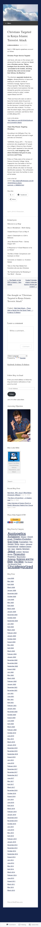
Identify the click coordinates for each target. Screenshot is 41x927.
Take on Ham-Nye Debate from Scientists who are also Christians (18, 267)
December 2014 (12, 845)
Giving (17, 544)
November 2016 (12, 790)
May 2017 (10, 781)
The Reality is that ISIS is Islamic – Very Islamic (14, 282)
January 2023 (11, 657)
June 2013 (10, 878)
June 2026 (10, 578)
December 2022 (12, 660)
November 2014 (12, 848)
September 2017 (12, 775)
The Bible (19, 561)
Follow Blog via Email (15, 375)
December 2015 (12, 818)
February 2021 (12, 705)
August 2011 (11, 881)
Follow (12, 394)
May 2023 (10, 645)
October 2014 (11, 851)
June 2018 (10, 763)
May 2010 (10, 887)
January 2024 (11, 636)
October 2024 (11, 618)
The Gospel (28, 562)
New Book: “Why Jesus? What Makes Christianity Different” (19, 494)
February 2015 (12, 839)
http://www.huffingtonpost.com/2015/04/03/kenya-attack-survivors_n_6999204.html (20, 183)
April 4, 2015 (23, 45)
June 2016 (10, 802)
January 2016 (11, 815)
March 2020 (11, 727)
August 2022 (11, 669)
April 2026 (10, 584)
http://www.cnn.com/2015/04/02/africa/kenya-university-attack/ (20, 121)
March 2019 (11, 742)
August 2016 (11, 796)
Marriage (26, 552)
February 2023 (12, 654)
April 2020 (10, 724)
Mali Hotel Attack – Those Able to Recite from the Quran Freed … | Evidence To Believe (20, 310)
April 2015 (10, 836)
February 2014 (12, 875)
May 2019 (10, 739)
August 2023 (11, 642)
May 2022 (10, 675)
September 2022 (12, 666)
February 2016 (12, 811)
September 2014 (12, 854)
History (22, 544)
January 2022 (11, 684)
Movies (10, 554)
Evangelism (24, 541)
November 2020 (12, 712)
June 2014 (10, 863)
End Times (13, 541)
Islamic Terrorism (23, 548)
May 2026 (10, 581)
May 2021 (10, 699)
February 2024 (12, 633)
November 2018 (12, 751)
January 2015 (11, 842)
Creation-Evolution (22, 539)
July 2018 (10, 760)
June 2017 (10, 778)
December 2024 (12, 615)
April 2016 (10, 805)
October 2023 (11, 639)
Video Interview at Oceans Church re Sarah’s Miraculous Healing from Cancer (20, 504)
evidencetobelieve (13, 45)
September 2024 (12, 621)
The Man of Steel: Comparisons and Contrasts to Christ (18, 255)
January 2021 (11, 708)
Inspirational (13, 546)
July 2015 (10, 827)
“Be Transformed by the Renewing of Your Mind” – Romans (19, 273)
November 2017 (12, 772)
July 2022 (10, 672)
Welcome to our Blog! (14, 224)
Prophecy (12, 556)
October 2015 (11, 824)
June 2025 (10, 599)
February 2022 (12, 681)
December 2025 (12, 593)
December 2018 (12, 748)
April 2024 (10, 627)
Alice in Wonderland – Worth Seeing (18, 228)
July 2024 (10, 624)
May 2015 (10, 833)
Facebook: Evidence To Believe (18, 364)
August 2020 (11, 718)
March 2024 (11, 630)
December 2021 (12, 687)
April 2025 (10, 605)
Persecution (20, 211)
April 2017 (10, 784)
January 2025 (11, 612)
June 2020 (10, 721)
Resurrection (21, 557)
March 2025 (11, 609)
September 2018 (12, 754)
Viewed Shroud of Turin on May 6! (18, 232)
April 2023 (10, 648)
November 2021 (12, 690)
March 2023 (11, 651)
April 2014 (10, 869)
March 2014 (11, 872)
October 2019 (11, 733)
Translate (22, 358)
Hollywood (29, 544)
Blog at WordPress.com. (15, 902)
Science (12, 559)
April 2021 (10, 702)
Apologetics (17, 533)
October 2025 (11, 596)
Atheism (23, 537)
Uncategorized (20, 566)
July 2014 (10, 860)
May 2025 (10, 602)
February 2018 (12, 766)
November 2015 (12, 821)
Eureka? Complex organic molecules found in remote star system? (30, 283)
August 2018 (11, 757)
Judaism (19, 552)
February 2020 (12, 730)
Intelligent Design (25, 546)
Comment (26, 346)
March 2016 (11, 808)
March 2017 (11, 787)
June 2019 (10, 736)
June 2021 (10, 696)
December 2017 (12, 769)
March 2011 (11, 884)
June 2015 (10, 830)
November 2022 (12, 663)
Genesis (11, 544)
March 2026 (11, 587)
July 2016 (10, 799)
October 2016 (11, 793)
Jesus (11, 551)
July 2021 (10, 693)
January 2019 (11, 745)
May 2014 (10, 866)
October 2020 (11, 715)
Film (30, 542)
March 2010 (11, 890)
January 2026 (11, 590)
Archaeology (14, 536)
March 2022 (11, 678)
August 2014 (11, 857)
